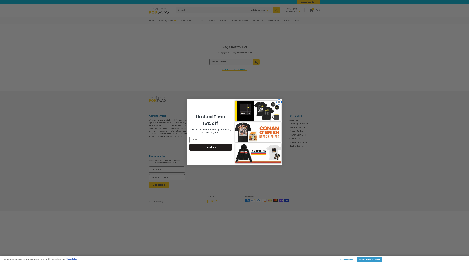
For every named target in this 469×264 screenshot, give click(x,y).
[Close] (465, 259)
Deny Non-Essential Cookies (369, 260)
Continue (210, 147)
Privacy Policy (71, 259)
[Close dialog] (279, 102)
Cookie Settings (346, 260)
